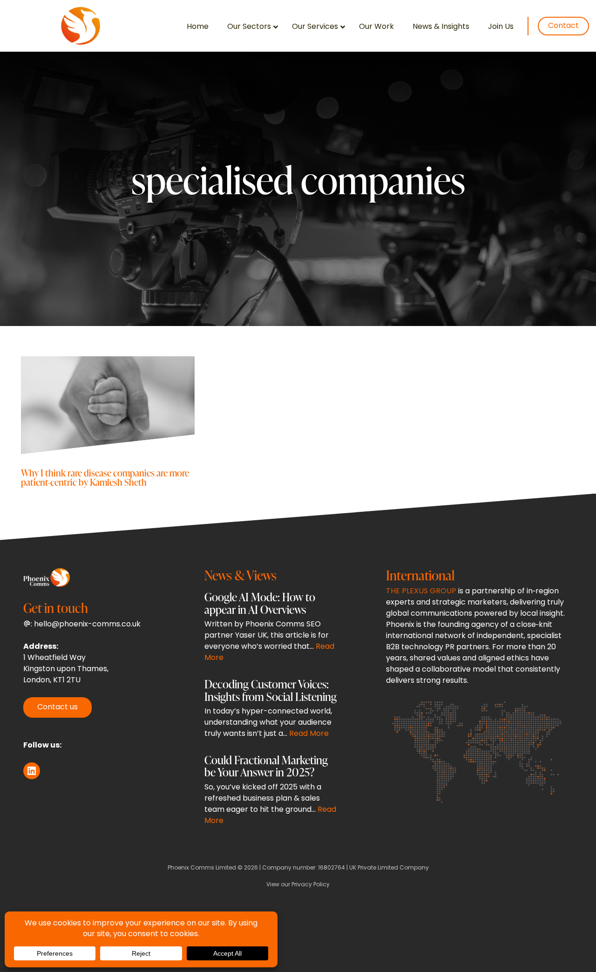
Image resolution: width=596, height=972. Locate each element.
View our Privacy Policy (298, 885)
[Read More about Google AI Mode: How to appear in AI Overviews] (271, 629)
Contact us (57, 707)
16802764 (331, 868)
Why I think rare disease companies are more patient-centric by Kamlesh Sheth (105, 477)
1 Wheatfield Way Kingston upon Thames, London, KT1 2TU (65, 669)
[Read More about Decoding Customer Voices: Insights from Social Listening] (271, 711)
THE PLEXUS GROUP (421, 591)
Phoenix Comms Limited (202, 868)
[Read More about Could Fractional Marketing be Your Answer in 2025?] (271, 792)
